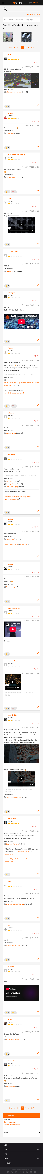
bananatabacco (13, 661)
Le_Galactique (13, 251)
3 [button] (7, 39)
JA (32, 2)
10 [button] (17, 39)
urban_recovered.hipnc (13, 92)
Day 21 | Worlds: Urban (30, 19)
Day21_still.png (11, 484)
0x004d (10, 564)
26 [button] (5, 41)
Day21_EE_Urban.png (13, 797)
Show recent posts (10, 1122)
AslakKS (10, 54)
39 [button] (25, 41)
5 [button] (10, 39)
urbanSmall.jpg (11, 433)
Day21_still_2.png (12, 486)
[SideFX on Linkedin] (35, 1172)
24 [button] (39, 39)
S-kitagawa (11, 293)
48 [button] (39, 41)
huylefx (10, 519)
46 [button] (35, 41)
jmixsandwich (12, 413)
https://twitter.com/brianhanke (20, 859)
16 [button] (27, 39)
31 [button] (13, 41)
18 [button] (29, 39)
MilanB (10, 113)
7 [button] (13, 39)
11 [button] (19, 39)
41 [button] (28, 41)
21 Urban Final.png (12, 844)
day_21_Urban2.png (13, 1039)
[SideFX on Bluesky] (19, 1172)
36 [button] (21, 41)
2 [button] (5, 39)
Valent (10, 1019)
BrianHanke (12, 818)
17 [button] (28, 39)
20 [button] (33, 39)
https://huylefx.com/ (11, 544)
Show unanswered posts (12, 1124)
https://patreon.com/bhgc (22, 851)
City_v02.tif (10, 539)
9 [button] (16, 39)
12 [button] (21, 39)
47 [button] (37, 41)
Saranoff (11, 1061)
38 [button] (23, 41)
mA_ (9, 925)
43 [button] (31, 41)
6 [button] (11, 39)
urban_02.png (10, 1086)
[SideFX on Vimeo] (27, 1172)
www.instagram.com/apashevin (14, 393)
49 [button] (21, 44)
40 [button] (27, 41)
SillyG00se (11, 454)
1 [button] (4, 39)
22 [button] (35, 39)
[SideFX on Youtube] (31, 1172)
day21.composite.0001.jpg (15, 904)
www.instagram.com (11, 499)
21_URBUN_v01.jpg (13, 945)
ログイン (38, 2)
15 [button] (25, 39)
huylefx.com (24, 544)
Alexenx (10, 348)
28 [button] (9, 41)
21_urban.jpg (10, 587)
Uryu (9, 198)
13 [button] (22, 39)
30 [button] (11, 41)
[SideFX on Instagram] (15, 1172)
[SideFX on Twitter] (12, 1172)
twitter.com (9, 861)
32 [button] (15, 41)
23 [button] (37, 39)
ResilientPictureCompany (16, 155)
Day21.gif (9, 481)
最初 (10, 47)
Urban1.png (10, 133)
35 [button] (19, 41)
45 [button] (34, 41)
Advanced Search (34, 14)
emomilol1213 (12, 715)
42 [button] (29, 41)
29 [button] (10, 41)
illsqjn (10, 881)
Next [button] (4, 36)
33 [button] (16, 41)
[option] (12, 37)
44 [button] (33, 41)
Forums (10, 19)
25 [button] (4, 41)
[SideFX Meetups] (23, 1172)
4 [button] (9, 39)
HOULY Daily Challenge (20, 19)
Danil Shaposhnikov (14, 608)
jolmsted (11, 967)
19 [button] (31, 39)
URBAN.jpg (10, 271)
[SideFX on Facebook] (8, 1172)
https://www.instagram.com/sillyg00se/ (17, 496)
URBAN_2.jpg (11, 177)
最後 (32, 47)
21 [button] (34, 39)
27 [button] (7, 41)
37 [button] (22, 41)
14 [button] (23, 39)
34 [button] (17, 41)
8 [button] (15, 39)
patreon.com (9, 854)
